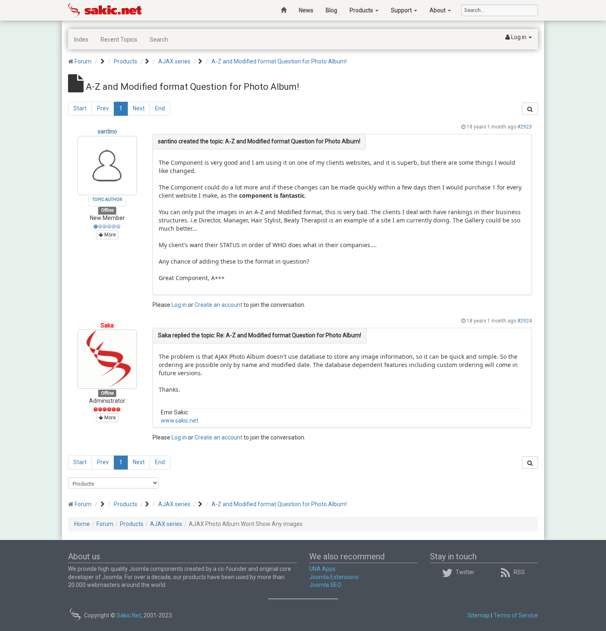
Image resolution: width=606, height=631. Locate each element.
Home (82, 524)
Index (81, 39)
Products (362, 10)
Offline (107, 210)
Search (159, 39)
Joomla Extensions (334, 577)
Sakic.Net (129, 615)
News (306, 10)
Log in (179, 304)
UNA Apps (322, 569)
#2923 (524, 127)
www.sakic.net (179, 420)
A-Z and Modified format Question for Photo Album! (279, 61)
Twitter (465, 572)
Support (402, 10)
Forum (83, 61)
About (438, 10)
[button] (518, 37)
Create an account (218, 304)
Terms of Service (515, 615)
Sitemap (478, 615)
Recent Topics (119, 39)
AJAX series (174, 61)
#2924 (524, 321)
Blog (331, 10)
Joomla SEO (325, 585)
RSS (519, 572)
